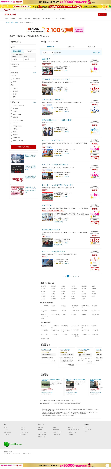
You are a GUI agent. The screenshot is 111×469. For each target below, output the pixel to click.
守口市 (73, 298)
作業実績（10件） (59, 244)
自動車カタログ (56, 434)
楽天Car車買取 (71, 427)
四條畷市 (94, 288)
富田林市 (84, 293)
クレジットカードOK (18, 105)
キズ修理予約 (56, 429)
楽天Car (7, 22)
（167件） (66, 153)
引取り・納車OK (17, 114)
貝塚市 (93, 286)
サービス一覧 (7, 453)
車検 (12, 22)
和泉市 (63, 286)
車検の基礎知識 (36, 18)
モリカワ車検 (54, 334)
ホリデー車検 (44, 334)
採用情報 (85, 431)
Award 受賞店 (44, 306)
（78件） (66, 196)
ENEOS (43, 325)
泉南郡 (63, 291)
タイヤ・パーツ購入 (57, 432)
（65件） (66, 242)
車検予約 (40, 429)
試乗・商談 (40, 427)
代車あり (15, 111)
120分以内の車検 (17, 126)
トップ (6, 18)
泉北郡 (83, 291)
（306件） (66, 111)
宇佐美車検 (94, 325)
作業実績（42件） (59, 155)
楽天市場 (104, 10)
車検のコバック (55, 330)
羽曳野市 (43, 296)
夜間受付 (15, 132)
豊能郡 (73, 293)
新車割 (14, 94)
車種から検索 (96, 52)
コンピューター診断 (18, 140)
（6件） (66, 91)
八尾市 (83, 298)
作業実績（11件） (58, 221)
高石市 (43, 293)
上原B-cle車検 (85, 330)
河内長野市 (74, 288)
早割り (14, 97)
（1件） (66, 70)
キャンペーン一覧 (46, 18)
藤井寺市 (84, 296)
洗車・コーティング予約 (73, 429)
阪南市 (53, 296)
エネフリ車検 (95, 334)
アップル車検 (64, 325)
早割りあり (94, 306)
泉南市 (73, 291)
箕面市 (63, 298)
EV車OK (15, 123)
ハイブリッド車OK (18, 120)
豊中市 (63, 293)
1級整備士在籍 (16, 137)
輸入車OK (15, 117)
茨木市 (73, 286)
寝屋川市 (94, 293)
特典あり (15, 88)
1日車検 (15, 129)
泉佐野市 (53, 286)
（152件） (66, 263)
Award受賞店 (16, 79)
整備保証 (15, 134)
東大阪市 (63, 296)
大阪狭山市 (84, 286)
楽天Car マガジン (42, 434)
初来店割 (15, 91)
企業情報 (85, 427)
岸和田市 (84, 288)
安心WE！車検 (45, 338)
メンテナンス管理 (42, 432)
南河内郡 (53, 298)
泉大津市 (43, 286)
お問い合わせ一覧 (16, 453)
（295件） (66, 131)
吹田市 (43, 291)
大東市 (93, 291)
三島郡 (43, 298)
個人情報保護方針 (87, 429)
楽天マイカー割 (41, 436)
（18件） (66, 220)
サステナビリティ (27, 453)
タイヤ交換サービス (72, 432)
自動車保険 (70, 434)
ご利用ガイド (27, 18)
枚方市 (73, 296)
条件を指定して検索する (23, 147)
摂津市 (53, 291)
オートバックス (75, 325)
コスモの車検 (44, 330)
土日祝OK (15, 108)
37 (76, 276)
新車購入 (55, 427)
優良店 (14, 81)
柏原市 (43, 288)
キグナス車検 (75, 330)
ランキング (54, 18)
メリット (20, 18)
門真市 (63, 288)
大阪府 (16, 22)
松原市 (93, 296)
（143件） (66, 176)
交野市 (53, 288)
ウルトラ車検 (95, 330)
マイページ (12, 18)
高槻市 (53, 293)
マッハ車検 (64, 334)
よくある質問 (63, 18)
